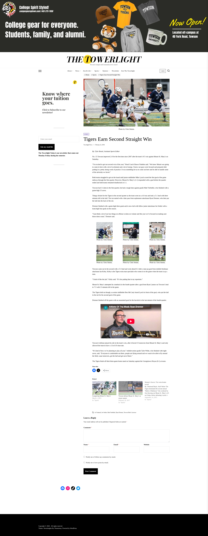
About (69, 71)
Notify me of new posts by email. (97, 462)
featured (98, 412)
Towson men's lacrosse (130, 412)
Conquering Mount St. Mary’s (101, 396)
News (77, 71)
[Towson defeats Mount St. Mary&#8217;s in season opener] (131, 388)
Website (146, 444)
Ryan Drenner (119, 412)
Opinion (105, 71)
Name (86, 444)
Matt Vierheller (111, 412)
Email (116, 444)
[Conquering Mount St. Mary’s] (104, 388)
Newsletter (115, 71)
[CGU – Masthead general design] (104, 1)
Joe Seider (104, 412)
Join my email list (46, 147)
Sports (96, 71)
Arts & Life (87, 71)
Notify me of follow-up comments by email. (101, 457)
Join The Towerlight (128, 71)
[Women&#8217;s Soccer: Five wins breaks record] (158, 391)
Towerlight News (88, 145)
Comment (88, 427)
